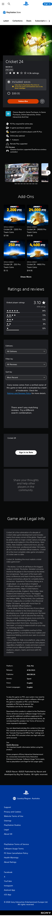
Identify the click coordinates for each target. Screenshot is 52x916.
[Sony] (46, 914)
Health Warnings (12, 745)
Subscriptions (41, 21)
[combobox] (26, 351)
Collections (18, 21)
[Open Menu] (3, 4)
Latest (6, 21)
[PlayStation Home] (26, 4)
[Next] (48, 172)
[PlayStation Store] (12, 12)
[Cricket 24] (21, 172)
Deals (28, 21)
